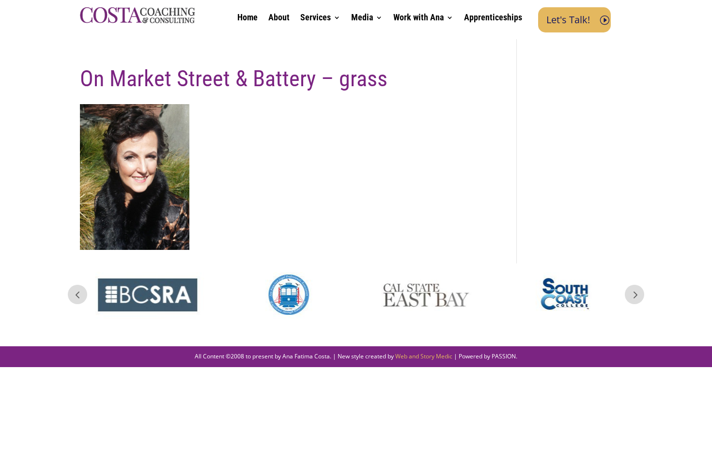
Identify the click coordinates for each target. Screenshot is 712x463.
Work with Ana (418, 18)
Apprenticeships (493, 18)
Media (362, 18)
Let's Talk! (568, 19)
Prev (77, 294)
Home (247, 18)
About (279, 18)
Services (315, 18)
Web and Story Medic (423, 356)
